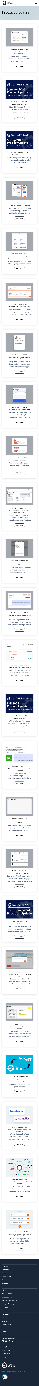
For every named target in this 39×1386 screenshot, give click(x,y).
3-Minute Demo (6, 1318)
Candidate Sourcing (7, 1297)
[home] (7, 2)
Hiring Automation (7, 1293)
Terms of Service (7, 1350)
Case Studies (5, 1283)
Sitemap (4, 1331)
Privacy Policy (6, 1347)
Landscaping (5, 1269)
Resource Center (7, 1324)
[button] (35, 3)
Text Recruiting (6, 1307)
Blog (3, 1328)
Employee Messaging (8, 1304)
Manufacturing (6, 1280)
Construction (5, 1273)
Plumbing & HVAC (7, 1276)
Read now (19, 66)
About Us (4, 1321)
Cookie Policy (6, 1353)
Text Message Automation (9, 1300)
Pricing (4, 1357)
